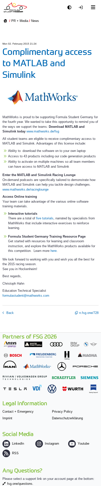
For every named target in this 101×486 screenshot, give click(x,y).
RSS (15, 453)
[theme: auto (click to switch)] (70, 7)
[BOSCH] (13, 355)
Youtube (83, 443)
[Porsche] (85, 366)
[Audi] (56, 344)
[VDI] (37, 387)
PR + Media (19, 21)
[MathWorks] (37, 366)
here (53, 251)
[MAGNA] (87, 355)
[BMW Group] (84, 344)
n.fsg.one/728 (89, 313)
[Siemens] (89, 377)
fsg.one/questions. (20, 484)
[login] (82, 7)
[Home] (15, 7)
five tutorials (44, 218)
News (35, 21)
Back (9, 313)
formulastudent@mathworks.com (25, 295)
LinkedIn (18, 443)
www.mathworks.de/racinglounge (25, 189)
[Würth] (73, 389)
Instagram (52, 443)
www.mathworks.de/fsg (42, 131)
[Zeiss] (93, 389)
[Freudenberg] (43, 355)
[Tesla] (15, 389)
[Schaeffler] (64, 377)
